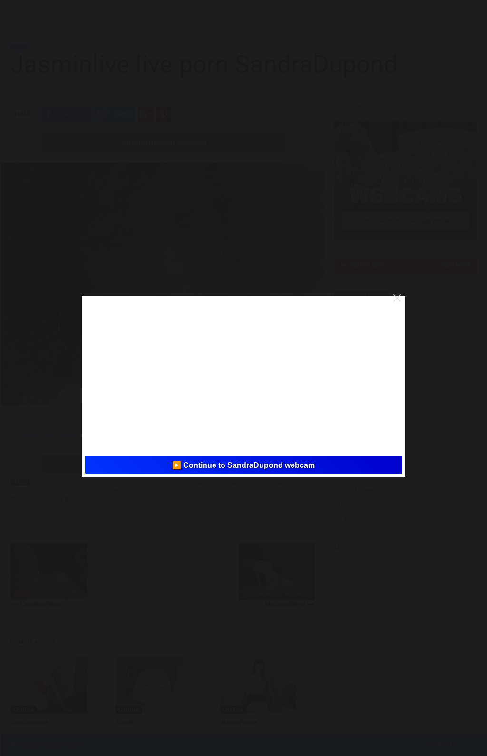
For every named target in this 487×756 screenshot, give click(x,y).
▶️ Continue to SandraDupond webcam (243, 465)
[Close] (397, 298)
